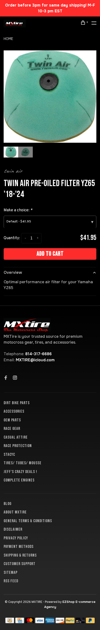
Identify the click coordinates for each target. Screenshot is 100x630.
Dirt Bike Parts (17, 403)
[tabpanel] (50, 96)
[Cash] (9, 621)
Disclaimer (13, 529)
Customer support (19, 563)
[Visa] (39, 621)
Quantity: (12, 238)
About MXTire (15, 512)
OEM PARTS (12, 420)
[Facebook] (6, 378)
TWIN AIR (13, 171)
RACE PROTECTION (18, 445)
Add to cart (50, 254)
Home (8, 39)
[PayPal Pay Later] (90, 621)
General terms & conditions (28, 521)
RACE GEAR (12, 428)
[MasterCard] (29, 621)
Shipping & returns (20, 555)
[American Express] (49, 621)
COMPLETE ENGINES (19, 480)
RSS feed (11, 581)
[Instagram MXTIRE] (15, 378)
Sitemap (10, 572)
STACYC (9, 454)
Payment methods (18, 546)
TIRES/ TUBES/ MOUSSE (23, 463)
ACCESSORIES (14, 411)
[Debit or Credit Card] (80, 621)
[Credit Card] (19, 621)
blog (7, 503)
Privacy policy (16, 538)
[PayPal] (70, 621)
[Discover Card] (60, 621)
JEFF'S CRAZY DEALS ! (20, 471)
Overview (13, 272)
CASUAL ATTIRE (16, 437)
